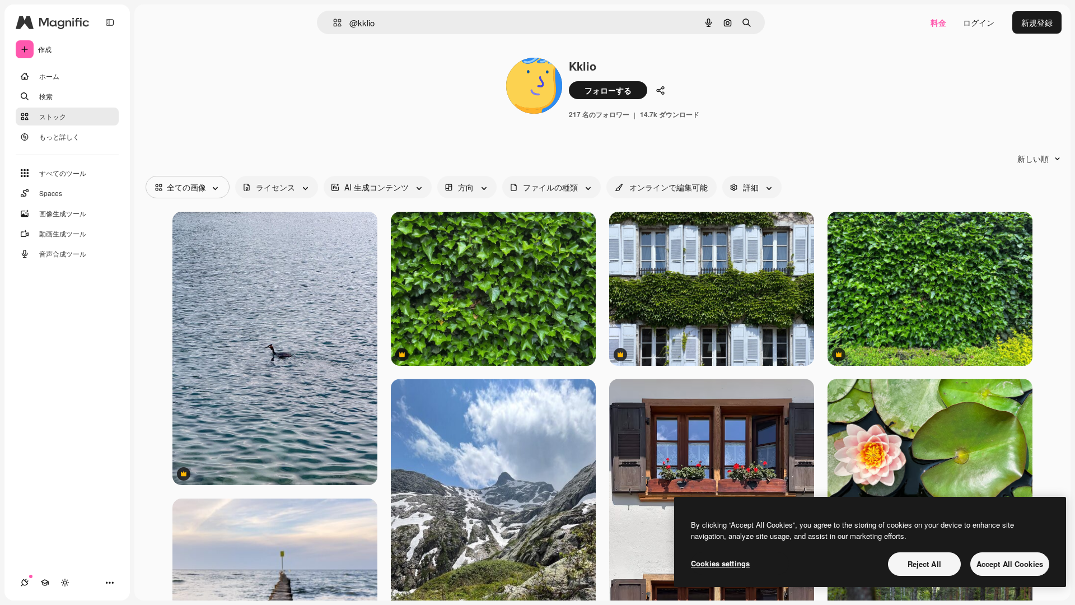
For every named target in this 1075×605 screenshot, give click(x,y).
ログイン (978, 22)
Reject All (924, 564)
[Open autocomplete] (332, 22)
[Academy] (45, 583)
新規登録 (1037, 22)
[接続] (25, 583)
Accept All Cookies (1009, 564)
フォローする (608, 90)
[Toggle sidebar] (110, 22)
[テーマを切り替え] (65, 583)
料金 (938, 22)
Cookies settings (720, 563)
